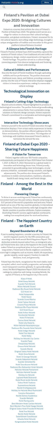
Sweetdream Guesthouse (26, 416)
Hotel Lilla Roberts (26, 323)
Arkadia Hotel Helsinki (26, 419)
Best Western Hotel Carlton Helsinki (26, 403)
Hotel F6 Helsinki (26, 317)
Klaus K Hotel (26, 278)
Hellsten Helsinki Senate (26, 372)
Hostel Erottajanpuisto (26, 388)
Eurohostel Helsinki (26, 315)
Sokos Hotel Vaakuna (26, 382)
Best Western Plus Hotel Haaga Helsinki (26, 406)
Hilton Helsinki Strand (26, 286)
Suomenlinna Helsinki (26, 385)
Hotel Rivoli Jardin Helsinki (26, 380)
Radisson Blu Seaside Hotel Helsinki (26, 328)
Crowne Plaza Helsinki (26, 305)
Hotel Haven (26, 297)
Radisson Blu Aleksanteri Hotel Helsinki (26, 367)
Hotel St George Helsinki (27, 357)
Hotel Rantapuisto (26, 401)
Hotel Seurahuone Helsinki (26, 364)
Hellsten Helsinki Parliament (26, 370)
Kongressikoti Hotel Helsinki (26, 422)
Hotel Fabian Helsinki (26, 302)
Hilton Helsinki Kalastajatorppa (26, 325)
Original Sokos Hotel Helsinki (26, 351)
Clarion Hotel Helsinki (26, 320)
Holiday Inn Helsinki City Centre (26, 338)
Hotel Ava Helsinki (26, 411)
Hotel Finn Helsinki (26, 333)
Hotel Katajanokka (26, 294)
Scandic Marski (26, 349)
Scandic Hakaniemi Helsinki (26, 359)
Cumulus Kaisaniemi (26, 393)
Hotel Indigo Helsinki (26, 331)
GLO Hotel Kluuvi (26, 310)
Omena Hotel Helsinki (26, 346)
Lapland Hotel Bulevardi (26, 377)
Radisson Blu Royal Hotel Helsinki (26, 289)
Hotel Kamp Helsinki (26, 281)
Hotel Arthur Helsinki (26, 312)
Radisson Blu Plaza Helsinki (26, 307)
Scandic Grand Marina (26, 299)
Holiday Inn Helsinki (26, 375)
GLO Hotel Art (26, 292)
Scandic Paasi (26, 341)
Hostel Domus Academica (26, 396)
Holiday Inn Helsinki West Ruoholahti (26, 390)
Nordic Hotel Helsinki (26, 414)
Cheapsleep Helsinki (26, 343)
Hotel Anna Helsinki (26, 354)
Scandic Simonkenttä (26, 362)
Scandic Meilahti (26, 398)
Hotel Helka (26, 336)
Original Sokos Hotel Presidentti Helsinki (26, 408)
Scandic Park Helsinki (26, 284)
